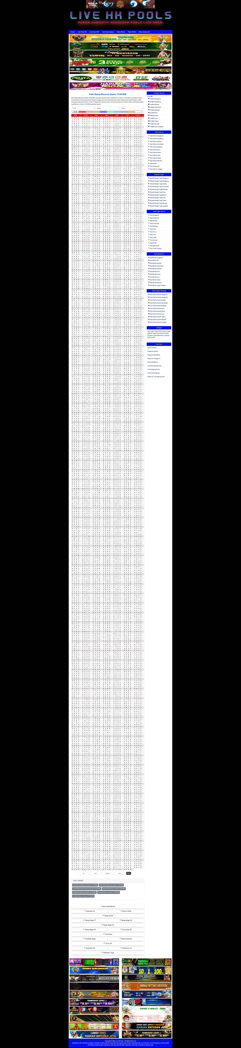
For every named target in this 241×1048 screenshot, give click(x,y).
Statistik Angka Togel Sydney (158, 184)
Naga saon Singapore (154, 358)
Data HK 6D (152, 243)
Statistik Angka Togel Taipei (157, 200)
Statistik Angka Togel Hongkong (159, 181)
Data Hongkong (154, 218)
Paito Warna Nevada (155, 160)
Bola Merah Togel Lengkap (157, 285)
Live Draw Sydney (108, 32)
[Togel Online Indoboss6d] (147, 962)
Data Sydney (153, 220)
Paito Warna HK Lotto (109, 1045)
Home (73, 32)
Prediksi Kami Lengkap (156, 126)
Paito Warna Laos (154, 155)
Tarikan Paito (158, 331)
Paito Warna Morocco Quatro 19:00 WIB (107, 94)
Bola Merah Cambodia (156, 266)
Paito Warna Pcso (154, 149)
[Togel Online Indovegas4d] (147, 1034)
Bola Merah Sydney (155, 263)
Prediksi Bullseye (154, 110)
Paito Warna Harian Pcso (156, 308)
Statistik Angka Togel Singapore (159, 178)
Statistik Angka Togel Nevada (158, 203)
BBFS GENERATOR (108, 906)
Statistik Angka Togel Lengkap (158, 206)
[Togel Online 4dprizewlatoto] (94, 1018)
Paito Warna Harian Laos (156, 314)
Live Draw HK (82, 32)
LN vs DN (108, 943)
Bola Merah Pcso (154, 271)
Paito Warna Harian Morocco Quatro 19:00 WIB (86, 888)
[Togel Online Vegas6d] (94, 986)
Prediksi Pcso (153, 113)
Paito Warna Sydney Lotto (95, 1045)
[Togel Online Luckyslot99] (147, 970)
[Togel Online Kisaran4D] (120, 62)
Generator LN (90, 911)
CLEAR (75, 111)
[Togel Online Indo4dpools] (94, 1034)
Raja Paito (160, 335)
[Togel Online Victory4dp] (94, 970)
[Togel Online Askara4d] (94, 994)
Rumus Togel (166, 331)
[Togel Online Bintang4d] (94, 1002)
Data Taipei (152, 237)
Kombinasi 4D (90, 948)
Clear (128, 873)
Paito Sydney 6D (144, 32)
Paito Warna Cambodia (156, 144)
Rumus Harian (126, 911)
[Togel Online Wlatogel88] (94, 1010)
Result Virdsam (152, 347)
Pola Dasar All (126, 930)
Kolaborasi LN (126, 948)
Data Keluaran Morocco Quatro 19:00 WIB (85, 885)
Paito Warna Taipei (155, 158)
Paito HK (150, 96)
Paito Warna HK (76, 1043)
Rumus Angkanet (153, 362)
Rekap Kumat (108, 916)
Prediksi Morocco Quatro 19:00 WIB (83, 896)
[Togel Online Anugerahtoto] (147, 994)
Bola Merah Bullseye (155, 268)
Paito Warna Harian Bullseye (157, 305)
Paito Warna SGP (99, 1043)
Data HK (107, 1043)
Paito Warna (121, 32)
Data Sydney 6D (154, 245)
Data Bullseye (153, 226)
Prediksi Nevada (154, 124)
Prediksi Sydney (154, 104)
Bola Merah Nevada (155, 282)
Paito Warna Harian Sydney (157, 300)
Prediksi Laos (153, 118)
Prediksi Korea (153, 115)
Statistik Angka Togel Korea (157, 195)
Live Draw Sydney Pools (155, 366)
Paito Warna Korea (155, 152)
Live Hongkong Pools (154, 369)
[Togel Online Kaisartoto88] (94, 1026)
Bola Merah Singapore (156, 257)
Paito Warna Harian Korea (157, 311)
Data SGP (113, 1043)
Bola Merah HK (153, 260)
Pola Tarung (159, 333)
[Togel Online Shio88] (147, 1026)
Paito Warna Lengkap (155, 169)
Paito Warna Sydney (155, 141)
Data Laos (152, 234)
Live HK (152, 337)
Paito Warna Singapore (156, 136)
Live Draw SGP (94, 32)
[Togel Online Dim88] (120, 46)
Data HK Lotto (120, 1045)
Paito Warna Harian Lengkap (158, 322)
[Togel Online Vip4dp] (147, 978)
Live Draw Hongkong (154, 373)
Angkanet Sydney (153, 351)
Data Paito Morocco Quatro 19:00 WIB (114, 888)
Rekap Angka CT (90, 920)
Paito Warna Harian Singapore (158, 294)
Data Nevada (153, 240)
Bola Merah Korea (154, 274)
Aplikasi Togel (152, 333)
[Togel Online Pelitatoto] (120, 78)
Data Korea (152, 232)
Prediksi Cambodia (155, 107)
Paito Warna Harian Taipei (157, 317)
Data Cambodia (154, 223)
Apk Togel (150, 331)
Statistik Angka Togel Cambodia (159, 186)
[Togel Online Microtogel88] (94, 962)
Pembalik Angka (90, 939)
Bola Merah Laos (154, 277)
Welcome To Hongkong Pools (156, 376)
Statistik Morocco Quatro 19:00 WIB (108, 892)
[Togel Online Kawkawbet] (94, 978)
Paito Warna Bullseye (155, 147)
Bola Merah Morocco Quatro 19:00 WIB (84, 892)
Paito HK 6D (132, 32)
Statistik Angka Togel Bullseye (158, 189)
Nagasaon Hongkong (154, 355)
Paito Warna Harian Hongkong (158, 297)
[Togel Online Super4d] (120, 54)
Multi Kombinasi (126, 939)
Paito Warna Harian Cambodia (158, 303)
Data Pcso (152, 229)
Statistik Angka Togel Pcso (157, 192)
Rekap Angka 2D (108, 925)
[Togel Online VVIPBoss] (120, 38)
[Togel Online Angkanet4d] (147, 1010)
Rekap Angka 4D (90, 930)
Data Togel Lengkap (155, 248)
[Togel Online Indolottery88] (147, 1002)
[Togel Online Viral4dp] (120, 86)
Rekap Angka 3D (126, 920)
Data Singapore (154, 215)
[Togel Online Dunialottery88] (147, 986)
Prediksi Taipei (153, 121)
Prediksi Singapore (155, 99)
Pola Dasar (108, 934)
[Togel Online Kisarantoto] (120, 70)
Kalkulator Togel (108, 953)
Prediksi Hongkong (155, 101)
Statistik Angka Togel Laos (157, 197)
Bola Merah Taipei (154, 280)
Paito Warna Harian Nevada (157, 319)
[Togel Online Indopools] (147, 1018)
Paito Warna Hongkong (156, 138)
